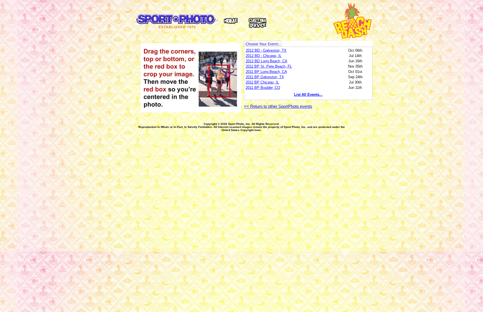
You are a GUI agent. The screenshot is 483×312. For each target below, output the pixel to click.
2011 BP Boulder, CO (263, 87)
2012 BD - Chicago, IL (263, 56)
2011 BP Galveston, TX (265, 77)
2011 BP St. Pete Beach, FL (269, 66)
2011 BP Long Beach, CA (266, 72)
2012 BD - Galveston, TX (266, 50)
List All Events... (308, 94)
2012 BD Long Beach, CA (266, 61)
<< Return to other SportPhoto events (278, 106)
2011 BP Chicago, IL (262, 82)
